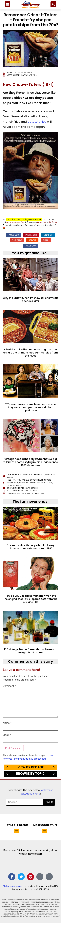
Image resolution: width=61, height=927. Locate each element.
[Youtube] (49, 876)
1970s (20, 474)
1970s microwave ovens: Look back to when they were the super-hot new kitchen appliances (30, 407)
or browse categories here (36, 792)
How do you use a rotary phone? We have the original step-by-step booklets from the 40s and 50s (30, 599)
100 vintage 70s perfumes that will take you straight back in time (30, 651)
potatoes (11, 485)
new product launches (29, 483)
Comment (9, 686)
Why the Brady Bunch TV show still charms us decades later (30, 299)
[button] (7, 4)
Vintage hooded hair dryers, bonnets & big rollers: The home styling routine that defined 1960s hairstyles (30, 462)
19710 (18, 480)
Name (7, 723)
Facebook (42, 222)
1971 (13, 480)
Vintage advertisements (34, 474)
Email (7, 735)
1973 (27, 480)
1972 (23, 480)
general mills (12, 483)
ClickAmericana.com (13, 886)
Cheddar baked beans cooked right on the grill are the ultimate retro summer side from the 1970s (30, 352)
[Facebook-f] (11, 876)
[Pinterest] (30, 876)
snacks (19, 485)
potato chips (37, 122)
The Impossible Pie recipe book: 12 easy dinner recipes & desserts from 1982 (30, 547)
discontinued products (40, 480)
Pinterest (53, 222)
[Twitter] (21, 876)
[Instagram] (39, 876)
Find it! (49, 802)
